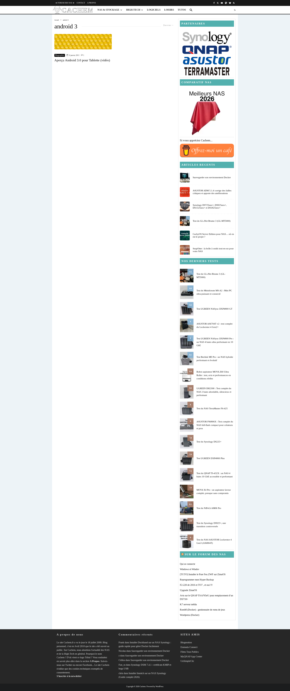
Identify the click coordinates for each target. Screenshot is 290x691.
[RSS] (234, 2)
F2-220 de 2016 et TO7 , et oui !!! (196, 585)
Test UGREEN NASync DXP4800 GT (214, 309)
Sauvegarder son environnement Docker (212, 177)
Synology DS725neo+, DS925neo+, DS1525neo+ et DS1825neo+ (210, 206)
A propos (91, 3)
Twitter (68, 665)
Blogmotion (186, 642)
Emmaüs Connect (188, 647)
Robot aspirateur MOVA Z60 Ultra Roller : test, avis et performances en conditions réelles (214, 375)
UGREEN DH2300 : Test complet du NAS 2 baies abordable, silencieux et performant (214, 391)
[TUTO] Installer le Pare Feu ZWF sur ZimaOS (203, 574)
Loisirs (169, 9)
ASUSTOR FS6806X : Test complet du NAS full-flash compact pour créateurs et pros (215, 425)
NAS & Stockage (108, 9)
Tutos (182, 9)
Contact (81, 3)
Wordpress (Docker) (189, 615)
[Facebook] (214, 2)
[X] (218, 2)
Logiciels (154, 9)
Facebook (87, 665)
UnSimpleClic (187, 661)
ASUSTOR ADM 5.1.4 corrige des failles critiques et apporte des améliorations (212, 191)
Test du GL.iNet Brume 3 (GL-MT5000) (211, 221)
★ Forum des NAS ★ (64, 3)
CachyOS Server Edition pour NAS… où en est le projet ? (213, 235)
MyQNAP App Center (191, 656)
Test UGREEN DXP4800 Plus (211, 458)
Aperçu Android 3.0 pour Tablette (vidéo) (82, 60)
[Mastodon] (226, 2)
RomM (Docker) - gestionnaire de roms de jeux (202, 609)
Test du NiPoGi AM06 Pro (209, 508)
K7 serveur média (188, 604)
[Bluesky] (230, 2)
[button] (191, 10)
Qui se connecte (187, 564)
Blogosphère (59, 55)
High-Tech (133, 9)
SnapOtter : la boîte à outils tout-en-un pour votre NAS (213, 249)
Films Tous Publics (189, 652)
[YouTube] (222, 2)
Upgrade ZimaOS (188, 590)
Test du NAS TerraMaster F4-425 (212, 408)
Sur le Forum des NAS (205, 554)
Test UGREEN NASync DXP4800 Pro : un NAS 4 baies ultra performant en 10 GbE (215, 342)
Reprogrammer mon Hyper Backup (197, 579)
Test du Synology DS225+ (209, 441)
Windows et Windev (189, 569)
